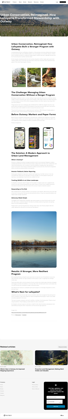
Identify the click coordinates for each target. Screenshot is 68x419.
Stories (24, 2)
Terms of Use (35, 386)
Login (57, 2)
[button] (15, 2)
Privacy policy (35, 384)
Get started (62, 2)
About (20, 2)
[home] (6, 2)
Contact (42, 2)
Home (1, 384)
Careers (2, 393)
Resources (36, 2)
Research (30, 2)
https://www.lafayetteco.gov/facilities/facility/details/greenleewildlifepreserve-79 (28, 312)
